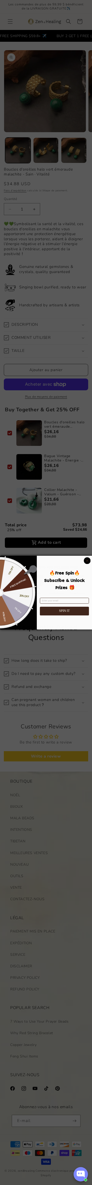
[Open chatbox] (81, 1174)
